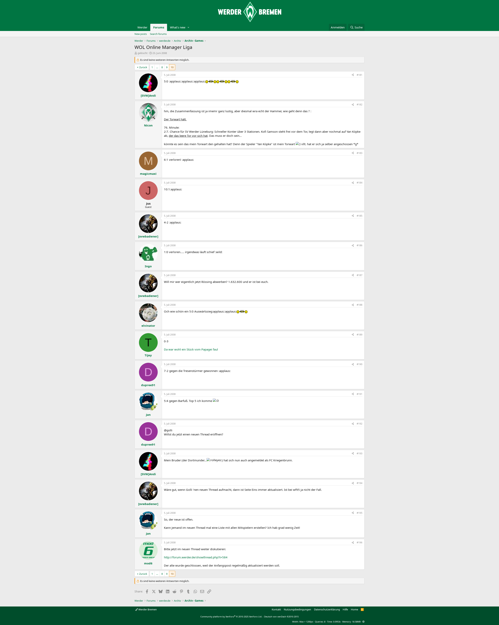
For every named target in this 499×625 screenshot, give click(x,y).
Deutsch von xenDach (281, 616)
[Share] (352, 75)
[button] (188, 27)
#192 (359, 423)
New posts (140, 34)
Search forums (158, 34)
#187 (359, 275)
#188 (359, 304)
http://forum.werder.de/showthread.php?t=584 (195, 557)
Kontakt (276, 609)
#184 (359, 182)
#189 (359, 334)
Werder (142, 27)
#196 (359, 542)
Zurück (143, 67)
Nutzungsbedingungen (297, 609)
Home (354, 609)
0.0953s (337, 621)
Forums (158, 27)
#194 (359, 483)
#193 (359, 453)
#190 (359, 364)
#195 (359, 513)
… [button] (157, 67)
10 (172, 67)
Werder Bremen (147, 609)
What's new (177, 27)
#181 (359, 75)
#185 (359, 215)
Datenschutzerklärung (327, 609)
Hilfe (345, 609)
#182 (359, 104)
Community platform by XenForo (231, 616)
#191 (359, 394)
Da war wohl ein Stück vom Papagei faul (191, 349)
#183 (359, 153)
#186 (359, 245)
